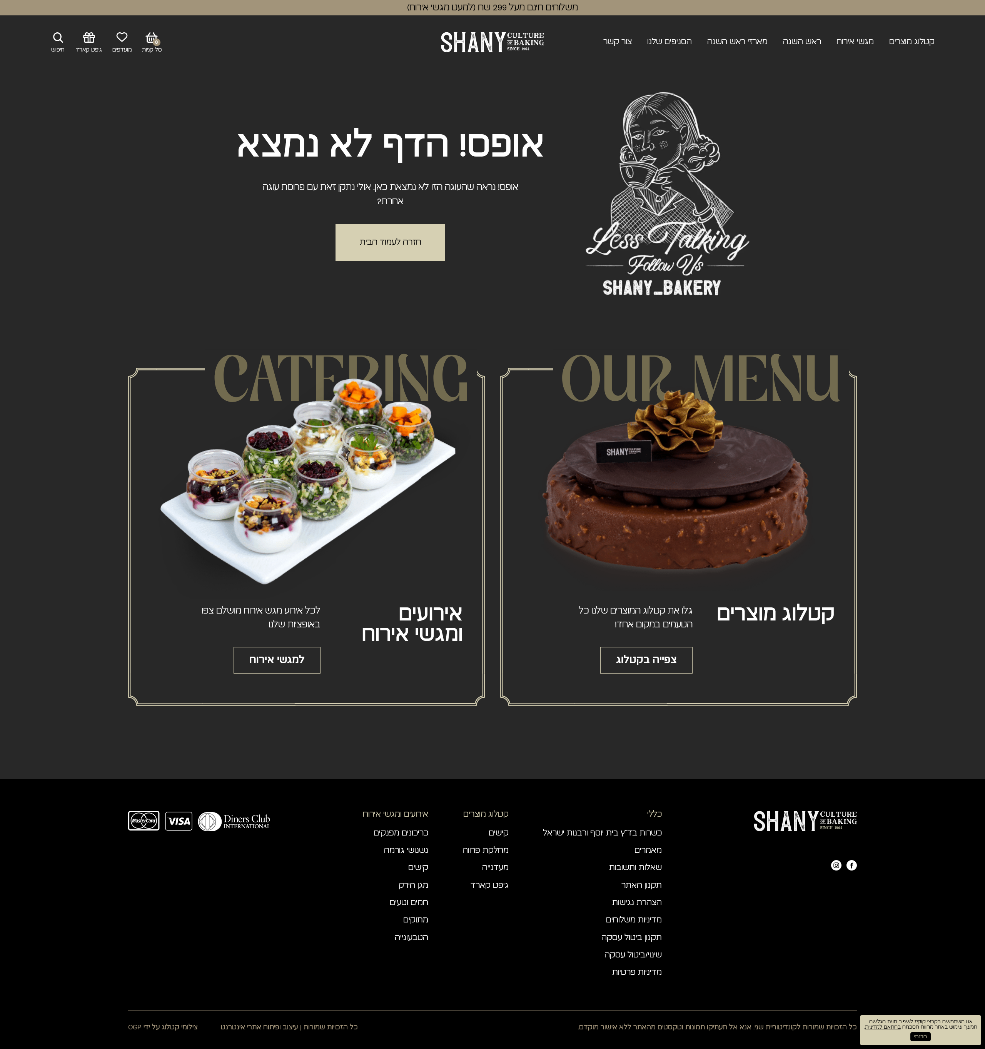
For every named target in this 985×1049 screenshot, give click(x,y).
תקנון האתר (641, 885)
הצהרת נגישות (637, 903)
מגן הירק (413, 885)
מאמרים (648, 850)
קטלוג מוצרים (912, 42)
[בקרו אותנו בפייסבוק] (851, 865)
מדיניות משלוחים (634, 920)
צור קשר (617, 42)
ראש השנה (802, 42)
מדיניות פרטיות (637, 972)
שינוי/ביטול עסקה (633, 955)
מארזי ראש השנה (737, 42)
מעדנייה (495, 868)
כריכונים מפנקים (401, 833)
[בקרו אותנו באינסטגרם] (836, 865)
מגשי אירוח (855, 42)
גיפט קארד (490, 885)
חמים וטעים (409, 903)
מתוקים (415, 920)
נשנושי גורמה (406, 850)
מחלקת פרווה (485, 850)
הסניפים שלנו (669, 42)
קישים (499, 833)
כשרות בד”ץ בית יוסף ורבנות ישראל (602, 833)
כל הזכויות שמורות (331, 1027)
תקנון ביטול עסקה (631, 938)
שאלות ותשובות (635, 868)
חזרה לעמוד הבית (390, 242)
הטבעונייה (411, 938)
